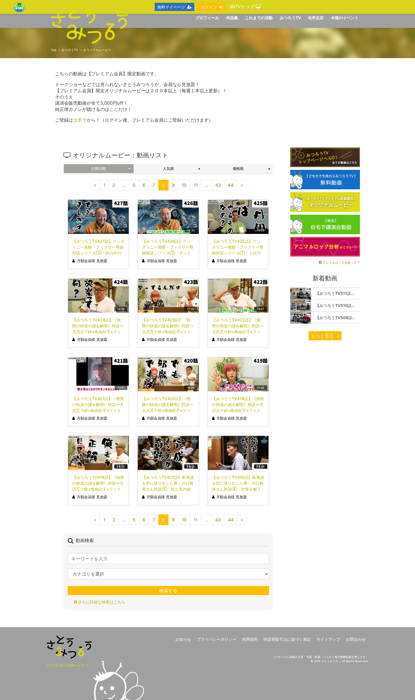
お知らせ (183, 639)
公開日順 (98, 168)
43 (218, 185)
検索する (168, 590)
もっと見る (323, 336)
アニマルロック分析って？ (341, 263)
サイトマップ (328, 639)
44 (230, 185)
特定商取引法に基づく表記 (287, 639)
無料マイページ (171, 7)
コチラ (80, 120)
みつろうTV (70, 50)
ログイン (209, 7)
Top (53, 50)
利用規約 (250, 639)
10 (184, 185)
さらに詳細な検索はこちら (101, 602)
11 (196, 185)
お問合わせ (356, 639)
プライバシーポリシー (216, 639)
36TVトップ (242, 6)
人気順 (168, 168)
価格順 (238, 168)
